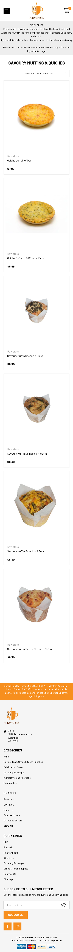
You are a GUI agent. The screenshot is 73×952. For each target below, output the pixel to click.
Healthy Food (11, 852)
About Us (9, 857)
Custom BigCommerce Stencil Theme (31, 940)
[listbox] (52, 73)
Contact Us (10, 873)
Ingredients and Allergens (17, 777)
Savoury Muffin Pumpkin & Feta (25, 551)
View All (8, 825)
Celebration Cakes (13, 767)
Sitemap (8, 879)
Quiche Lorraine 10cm (19, 160)
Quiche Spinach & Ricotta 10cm (25, 258)
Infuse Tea (9, 809)
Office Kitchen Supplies (16, 868)
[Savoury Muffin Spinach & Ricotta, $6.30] (36, 408)
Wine (6, 756)
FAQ (6, 842)
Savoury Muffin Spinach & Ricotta (27, 453)
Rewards (8, 847)
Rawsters (9, 799)
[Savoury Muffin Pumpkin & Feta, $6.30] (36, 506)
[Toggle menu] (7, 11)
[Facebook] (8, 926)
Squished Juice (12, 815)
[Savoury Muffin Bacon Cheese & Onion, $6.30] (36, 603)
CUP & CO (9, 804)
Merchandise (10, 782)
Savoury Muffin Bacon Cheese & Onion (29, 649)
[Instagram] (17, 926)
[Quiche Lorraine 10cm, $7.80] (36, 115)
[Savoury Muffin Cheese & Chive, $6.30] (36, 310)
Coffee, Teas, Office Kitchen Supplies (23, 761)
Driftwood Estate (13, 820)
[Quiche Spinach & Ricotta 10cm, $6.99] (36, 213)
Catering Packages (14, 772)
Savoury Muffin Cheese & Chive (25, 355)
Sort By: (29, 73)
